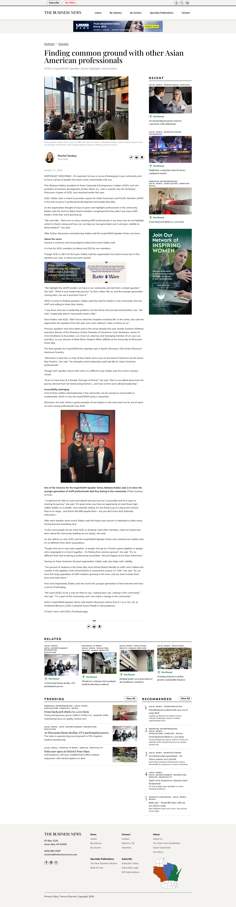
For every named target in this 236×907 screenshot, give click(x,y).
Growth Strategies (160, 797)
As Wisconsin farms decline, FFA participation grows (76, 732)
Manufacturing (172, 132)
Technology (155, 134)
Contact (186, 12)
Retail (152, 186)
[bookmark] (142, 157)
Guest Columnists (161, 847)
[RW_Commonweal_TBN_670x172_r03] (85, 282)
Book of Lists (96, 867)
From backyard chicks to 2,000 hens (166, 221)
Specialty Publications (161, 12)
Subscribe (54, 2)
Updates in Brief (68, 748)
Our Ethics (70, 2)
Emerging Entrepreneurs (163, 181)
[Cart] (187, 3)
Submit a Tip (128, 843)
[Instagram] (56, 863)
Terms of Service (68, 896)
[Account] (176, 3)
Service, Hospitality (91, 748)
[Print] (136, 157)
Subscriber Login (130, 867)
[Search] (182, 3)
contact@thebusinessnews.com (60, 854)
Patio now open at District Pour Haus (67, 751)
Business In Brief (92, 646)
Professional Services (177, 85)
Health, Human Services (95, 650)
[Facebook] (46, 863)
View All (129, 698)
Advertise (126, 847)
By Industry (116, 12)
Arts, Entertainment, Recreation (56, 649)
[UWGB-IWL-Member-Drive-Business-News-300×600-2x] (170, 313)
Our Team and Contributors (166, 843)
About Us (157, 838)
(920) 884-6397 (52, 850)
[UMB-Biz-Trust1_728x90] (118, 26)
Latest (98, 12)
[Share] (131, 157)
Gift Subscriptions (130, 872)
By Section (135, 12)
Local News (155, 85)
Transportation (173, 706)
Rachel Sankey (67, 155)
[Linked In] (51, 863)
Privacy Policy (51, 896)
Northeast (49, 43)
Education (63, 43)
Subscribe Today (130, 863)
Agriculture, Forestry (177, 184)
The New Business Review (103, 863)
